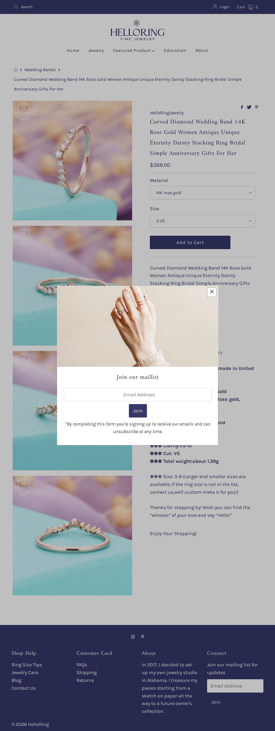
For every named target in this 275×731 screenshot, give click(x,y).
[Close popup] (211, 292)
